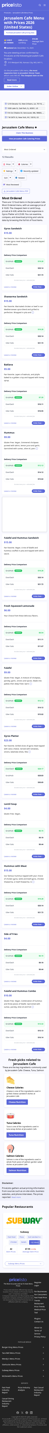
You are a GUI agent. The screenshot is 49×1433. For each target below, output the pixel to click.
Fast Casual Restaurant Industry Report (39, 1391)
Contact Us (38, 1321)
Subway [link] (24, 1231)
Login (36, 1285)
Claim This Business (24, 133)
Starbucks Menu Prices (11, 1364)
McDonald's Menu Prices (12, 1376)
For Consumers (40, 1294)
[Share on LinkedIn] (31, 1412)
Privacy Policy (39, 1336)
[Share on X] (22, 1412)
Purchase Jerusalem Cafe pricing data (20, 33)
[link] (24, 1220)
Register (37, 1282)
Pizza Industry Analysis (24, 1388)
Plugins (37, 1318)
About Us (38, 1327)
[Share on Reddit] (27, 1412)
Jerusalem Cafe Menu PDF (17, 191)
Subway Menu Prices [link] (16, 1263)
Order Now (37, 287)
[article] (24, 1240)
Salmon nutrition (17, 1170)
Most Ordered (10, 149)
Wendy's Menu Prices (11, 1359)
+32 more (35, 1242)
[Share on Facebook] (17, 1412)
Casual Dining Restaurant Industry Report (8, 1402)
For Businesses (40, 1291)
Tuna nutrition (16, 1135)
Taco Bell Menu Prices (11, 1353)
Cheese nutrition (17, 1102)
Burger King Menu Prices (12, 1347)
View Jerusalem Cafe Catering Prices (24, 138)
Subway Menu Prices (10, 1370)
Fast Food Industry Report (6, 1390)
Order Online (12, 86)
